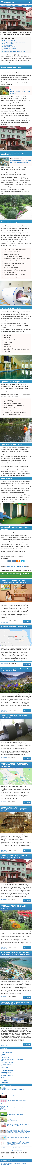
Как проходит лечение (9, 45)
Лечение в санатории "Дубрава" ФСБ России (14, 627)
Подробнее (27, 621)
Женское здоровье (6, 1079)
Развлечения (7, 49)
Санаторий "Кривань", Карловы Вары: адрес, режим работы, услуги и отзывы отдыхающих (14, 764)
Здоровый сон (5, 1074)
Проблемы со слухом (7, 1062)
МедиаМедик (8, 2)
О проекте (3, 1147)
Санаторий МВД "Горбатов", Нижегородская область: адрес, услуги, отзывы (14, 808)
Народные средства (6, 1052)
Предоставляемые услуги (10, 46)
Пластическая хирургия (7, 1070)
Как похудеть (4, 1082)
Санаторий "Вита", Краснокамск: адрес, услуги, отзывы (15, 716)
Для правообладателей (18, 1150)
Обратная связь (5, 1149)
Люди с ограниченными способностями (12, 1059)
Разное (3, 1054)
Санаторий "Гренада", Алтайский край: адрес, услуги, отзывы (15, 669)
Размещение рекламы (17, 1149)
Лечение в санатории (9, 43)
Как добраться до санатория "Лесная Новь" (15, 42)
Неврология (4, 1067)
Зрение (3, 1077)
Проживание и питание (10, 48)
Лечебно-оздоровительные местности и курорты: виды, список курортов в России (20, 162)
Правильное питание (7, 1069)
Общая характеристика (10, 40)
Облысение (4, 1061)
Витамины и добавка (7, 1075)
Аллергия (3, 1051)
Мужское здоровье (6, 1065)
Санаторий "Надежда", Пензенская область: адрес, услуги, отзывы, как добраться (20, 91)
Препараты (4, 1080)
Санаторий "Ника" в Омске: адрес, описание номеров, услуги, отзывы (13, 581)
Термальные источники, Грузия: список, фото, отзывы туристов (15, 1003)
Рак (2, 1056)
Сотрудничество (16, 1147)
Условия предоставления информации (11, 1163)
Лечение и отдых (4, 622)
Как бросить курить (6, 1072)
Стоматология (5, 1057)
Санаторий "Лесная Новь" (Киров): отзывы (14, 51)
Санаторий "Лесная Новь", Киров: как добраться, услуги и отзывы (14, 856)
